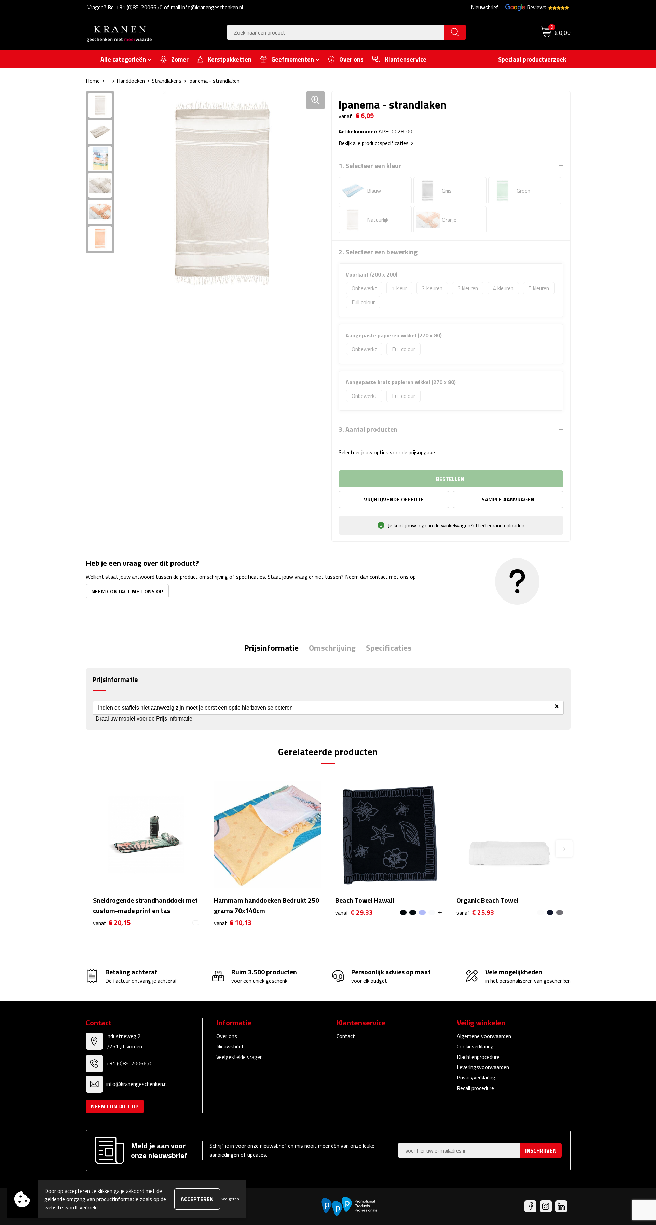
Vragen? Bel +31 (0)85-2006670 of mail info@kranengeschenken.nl (165, 7)
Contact (346, 1036)
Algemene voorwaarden (484, 1036)
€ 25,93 (475, 912)
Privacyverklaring (476, 1077)
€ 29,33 (354, 912)
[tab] (271, 648)
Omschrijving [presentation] (332, 648)
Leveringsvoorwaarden (483, 1067)
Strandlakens (166, 81)
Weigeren (230, 1199)
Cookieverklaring (475, 1046)
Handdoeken (131, 81)
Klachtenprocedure (478, 1057)
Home (93, 81)
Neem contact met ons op (127, 591)
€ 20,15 (112, 922)
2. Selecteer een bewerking (378, 251)
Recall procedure (475, 1088)
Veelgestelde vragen (239, 1057)
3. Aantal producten (368, 429)
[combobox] (335, 32)
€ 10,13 (232, 922)
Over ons (226, 1036)
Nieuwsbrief (484, 7)
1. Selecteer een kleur (370, 165)
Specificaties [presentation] (389, 648)
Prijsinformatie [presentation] (271, 648)
